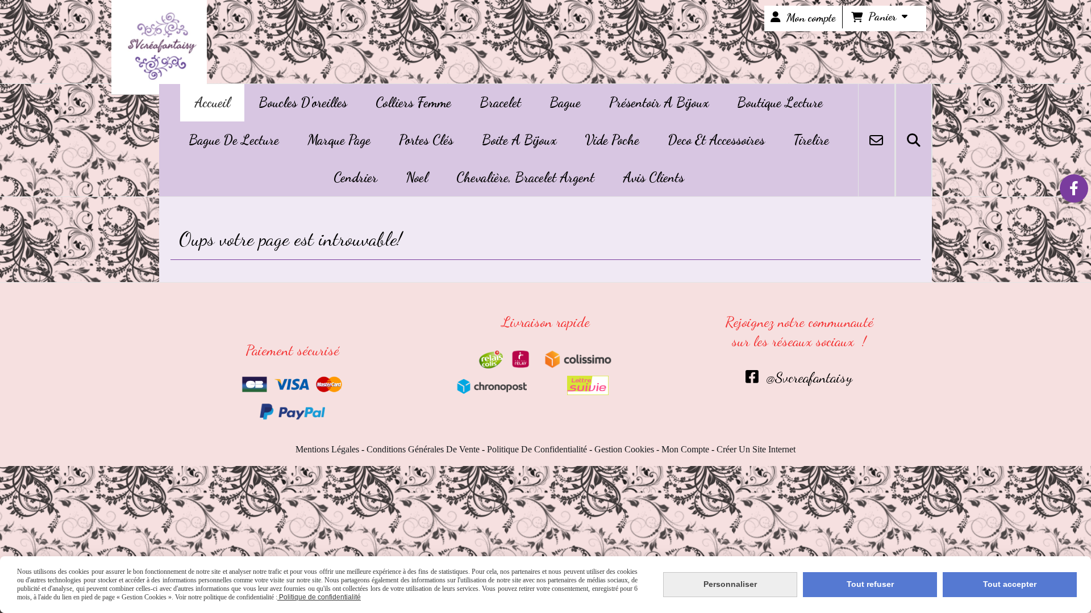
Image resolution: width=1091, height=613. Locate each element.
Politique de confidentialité (537, 449)
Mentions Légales (327, 449)
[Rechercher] (913, 140)
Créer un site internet (756, 449)
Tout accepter (1009, 584)
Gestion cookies (624, 449)
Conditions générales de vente (423, 449)
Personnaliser (730, 584)
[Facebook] (1074, 188)
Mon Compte (685, 449)
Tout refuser (870, 584)
